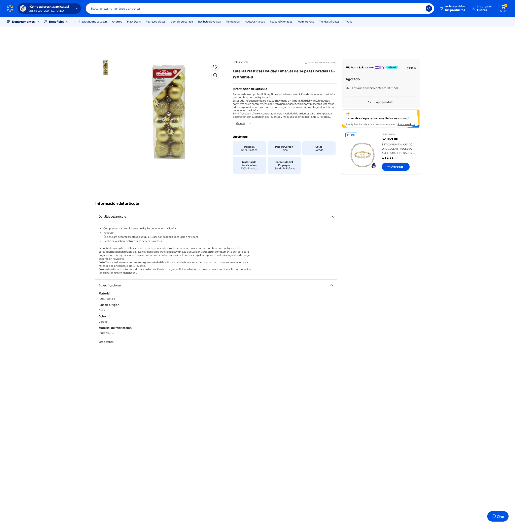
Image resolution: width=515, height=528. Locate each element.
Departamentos (23, 22)
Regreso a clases (155, 21)
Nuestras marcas (255, 21)
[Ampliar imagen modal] (215, 75)
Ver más (240, 123)
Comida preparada (182, 21)
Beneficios (56, 22)
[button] (452, 8)
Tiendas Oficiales (329, 21)
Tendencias (233, 21)
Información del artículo (117, 203)
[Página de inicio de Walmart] (10, 8)
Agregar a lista (384, 102)
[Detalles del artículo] (331, 216)
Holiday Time (240, 62)
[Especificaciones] (331, 285)
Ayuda (348, 21)
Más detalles (106, 341)
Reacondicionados (281, 21)
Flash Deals (134, 21)
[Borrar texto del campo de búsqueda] (419, 8)
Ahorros (117, 21)
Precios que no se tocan (93, 21)
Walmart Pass (306, 21)
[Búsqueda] (429, 8)
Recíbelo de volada (209, 21)
